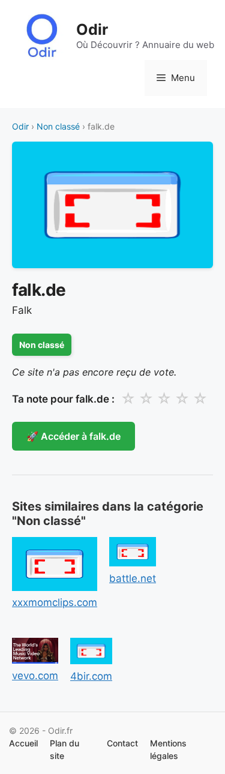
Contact (122, 743)
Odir (92, 29)
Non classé (58, 126)
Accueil (23, 743)
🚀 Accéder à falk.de (73, 436)
